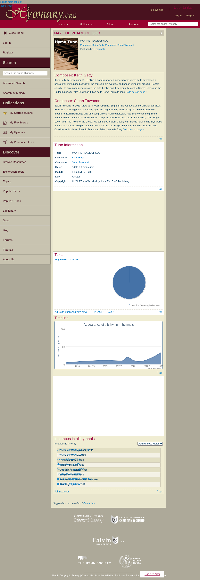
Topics (7, 181)
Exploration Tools (13, 171)
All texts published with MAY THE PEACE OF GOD (84, 311)
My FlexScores (19, 122)
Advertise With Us (104, 575)
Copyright (65, 575)
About (55, 575)
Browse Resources (14, 162)
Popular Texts (11, 191)
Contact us (89, 503)
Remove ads (156, 10)
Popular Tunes (12, 201)
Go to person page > (136, 92)
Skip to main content (10, 2)
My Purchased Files (22, 142)
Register (190, 15)
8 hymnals (99, 49)
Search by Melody (14, 92)
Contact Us (87, 575)
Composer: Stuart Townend (119, 45)
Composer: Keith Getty (92, 45)
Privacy (75, 575)
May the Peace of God (67, 259)
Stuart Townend (80, 162)
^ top (159, 138)
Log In (7, 42)
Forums (7, 240)
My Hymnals (17, 132)
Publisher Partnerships (127, 575)
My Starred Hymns (21, 112)
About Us (8, 259)
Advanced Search (14, 83)
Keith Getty (78, 157)
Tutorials (8, 249)
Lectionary (9, 210)
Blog (5, 230)
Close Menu (16, 32)
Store (110, 24)
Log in (178, 15)
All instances (62, 491)
